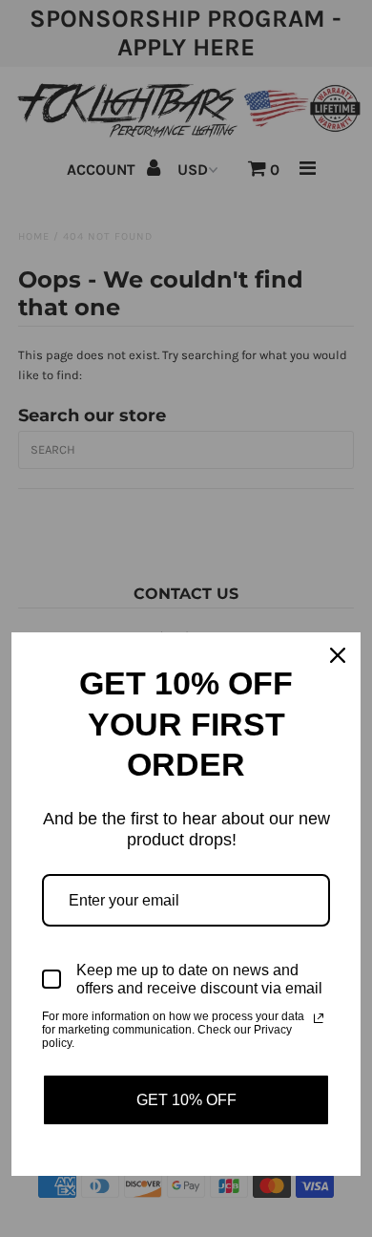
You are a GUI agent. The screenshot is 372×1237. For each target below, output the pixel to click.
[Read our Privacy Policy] (318, 1018)
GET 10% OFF (186, 1100)
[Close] (338, 655)
